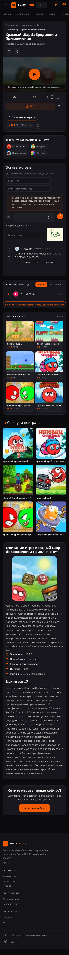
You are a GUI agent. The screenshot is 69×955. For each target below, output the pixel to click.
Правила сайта (11, 903)
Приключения (19, 153)
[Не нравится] (59, 106)
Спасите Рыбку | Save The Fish (51, 534)
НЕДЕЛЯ (41, 285)
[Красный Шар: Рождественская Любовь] (51, 443)
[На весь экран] (34, 97)
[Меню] (6, 5)
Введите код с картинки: (18, 225)
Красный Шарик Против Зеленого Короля (18, 534)
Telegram (7, 917)
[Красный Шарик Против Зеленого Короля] (18, 516)
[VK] (12, 941)
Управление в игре (22, 117)
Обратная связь (11, 899)
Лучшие (7, 885)
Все (59, 316)
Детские (40, 153)
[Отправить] (60, 216)
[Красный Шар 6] (51, 480)
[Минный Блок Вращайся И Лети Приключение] (18, 480)
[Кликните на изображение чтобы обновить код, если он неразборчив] (55, 235)
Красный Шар (19, 146)
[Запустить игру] (34, 74)
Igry (26, 5)
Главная (7, 13)
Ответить (27, 262)
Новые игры (9, 876)
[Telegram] (5, 941)
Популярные (22, 13)
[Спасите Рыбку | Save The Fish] (51, 516)
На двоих (52, 13)
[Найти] (40, 5)
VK (4, 922)
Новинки (38, 13)
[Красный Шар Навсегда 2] (18, 443)
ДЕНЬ (30, 285)
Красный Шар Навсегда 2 (15, 461)
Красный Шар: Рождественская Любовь (51, 461)
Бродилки (41, 146)
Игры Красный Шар (31, 25)
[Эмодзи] (48, 217)
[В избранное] (9, 51)
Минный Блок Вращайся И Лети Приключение (18, 498)
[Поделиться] (17, 51)
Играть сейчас (36, 808)
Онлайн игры (12, 25)
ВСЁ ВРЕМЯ (55, 285)
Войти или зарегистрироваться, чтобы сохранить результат (34, 304)
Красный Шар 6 (43, 498)
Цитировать (48, 262)
